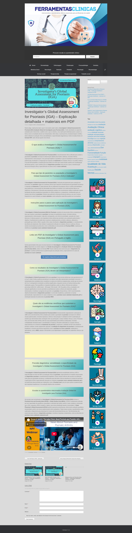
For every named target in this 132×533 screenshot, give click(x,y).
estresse (96, 150)
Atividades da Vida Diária (93, 124)
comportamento (91, 140)
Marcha (104, 157)
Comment (27, 491)
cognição (102, 138)
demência (90, 145)
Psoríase (35, 452)
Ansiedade (91, 122)
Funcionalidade (94, 153)
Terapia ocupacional (70, 74)
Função (103, 153)
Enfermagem (57, 65)
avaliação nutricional (93, 136)
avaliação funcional (97, 132)
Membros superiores (91, 159)
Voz (105, 173)
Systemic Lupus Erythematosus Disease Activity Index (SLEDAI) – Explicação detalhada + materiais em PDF (97, 112)
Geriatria (95, 65)
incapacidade (90, 157)
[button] (105, 69)
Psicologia (80, 69)
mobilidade (103, 159)
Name (26, 504)
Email (26, 507)
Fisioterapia (70, 65)
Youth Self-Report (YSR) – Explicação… (34, 458)
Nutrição (58, 69)
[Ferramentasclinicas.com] (66, 24)
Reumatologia (93, 69)
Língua (102, 157)
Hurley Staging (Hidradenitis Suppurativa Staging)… (71, 458)
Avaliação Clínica (96, 127)
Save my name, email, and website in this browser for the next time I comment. (43, 515)
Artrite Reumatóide (100, 122)
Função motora (91, 155)
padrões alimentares (91, 161)
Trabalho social (86, 74)
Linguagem (96, 157)
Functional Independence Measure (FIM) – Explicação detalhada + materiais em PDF (96, 90)
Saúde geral (91, 170)
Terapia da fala (55, 74)
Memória (97, 159)
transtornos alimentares (99, 173)
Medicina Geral (35, 69)
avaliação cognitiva (95, 130)
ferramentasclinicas (41, 124)
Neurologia (48, 69)
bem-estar (96, 138)
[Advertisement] (54, 346)
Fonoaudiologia (83, 65)
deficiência (103, 143)
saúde (104, 167)
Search (92, 56)
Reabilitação (92, 167)
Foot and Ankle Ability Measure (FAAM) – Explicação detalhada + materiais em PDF (97, 101)
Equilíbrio (91, 150)
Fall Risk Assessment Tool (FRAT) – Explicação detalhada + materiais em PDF (96, 96)
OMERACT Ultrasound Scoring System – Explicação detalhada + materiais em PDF (97, 107)
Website (26, 511)
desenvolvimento (95, 147)
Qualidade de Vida (97, 164)
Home (33, 65)
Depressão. (96, 145)
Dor (102, 147)
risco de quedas (100, 167)
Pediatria (69, 69)
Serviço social (41, 74)
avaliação (101, 124)
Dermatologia (45, 65)
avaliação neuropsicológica (96, 134)
